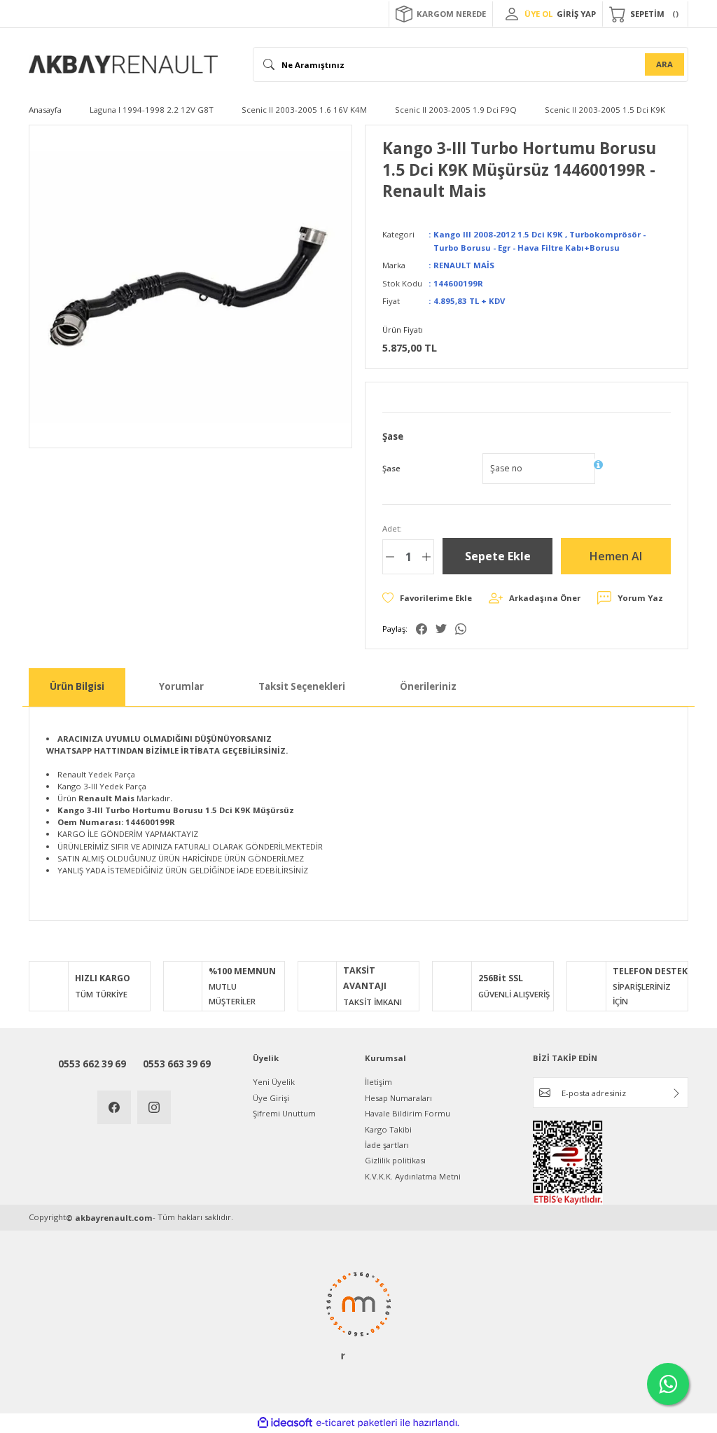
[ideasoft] (285, 1423)
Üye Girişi (271, 1098)
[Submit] (676, 1093)
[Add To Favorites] (427, 597)
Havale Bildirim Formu (407, 1113)
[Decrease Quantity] (390, 557)
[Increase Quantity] (426, 557)
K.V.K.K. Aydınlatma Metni (413, 1176)
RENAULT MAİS (463, 265)
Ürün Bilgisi (77, 686)
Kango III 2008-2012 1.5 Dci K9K (498, 234)
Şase (391, 468)
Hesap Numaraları (398, 1098)
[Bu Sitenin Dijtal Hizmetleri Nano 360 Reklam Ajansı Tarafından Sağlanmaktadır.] (358, 1315)
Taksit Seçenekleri (301, 686)
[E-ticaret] (357, 1423)
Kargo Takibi (388, 1129)
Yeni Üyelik (274, 1082)
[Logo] (123, 64)
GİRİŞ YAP (576, 13)
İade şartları (387, 1145)
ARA (664, 64)
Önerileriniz (428, 686)
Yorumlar (181, 686)
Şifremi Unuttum (284, 1113)
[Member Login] (511, 14)
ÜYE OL (538, 13)
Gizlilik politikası (395, 1160)
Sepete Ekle (498, 556)
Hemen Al (616, 556)
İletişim (378, 1082)
